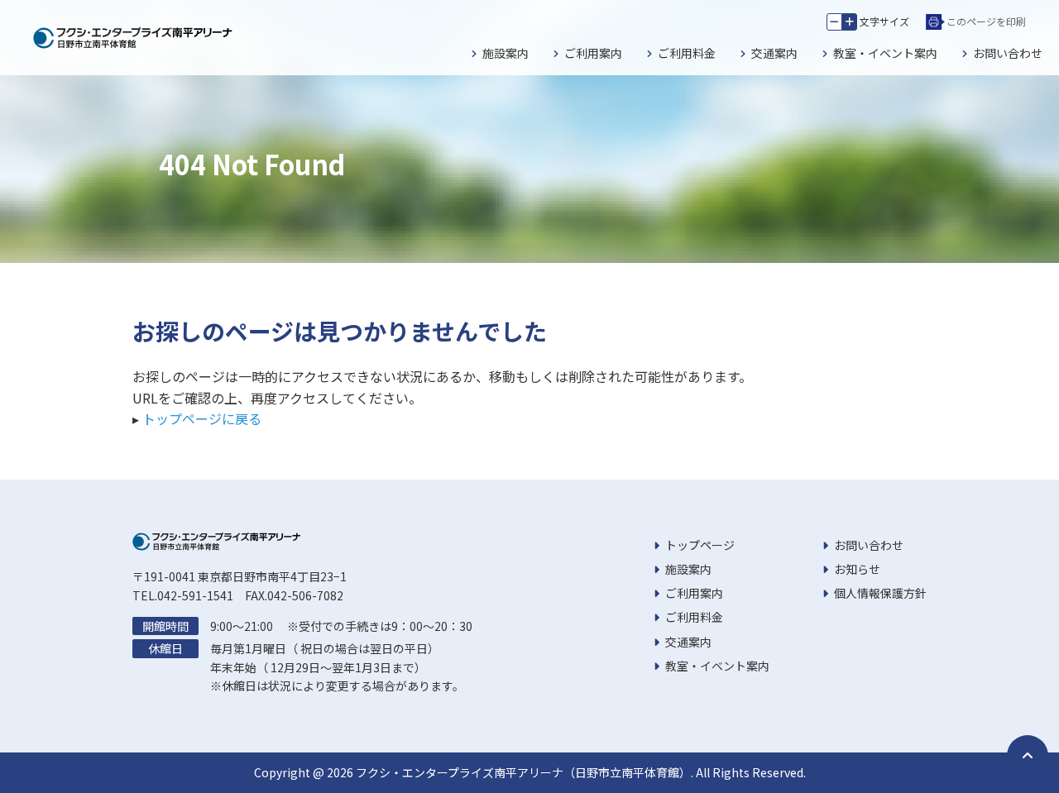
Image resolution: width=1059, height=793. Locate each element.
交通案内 (774, 53)
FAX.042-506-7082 (294, 595)
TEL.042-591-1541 (182, 595)
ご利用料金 (687, 53)
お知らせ (857, 569)
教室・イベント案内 (885, 53)
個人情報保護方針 (880, 593)
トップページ (700, 545)
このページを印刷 (986, 21)
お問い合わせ (1007, 53)
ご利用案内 (593, 53)
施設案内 (505, 53)
